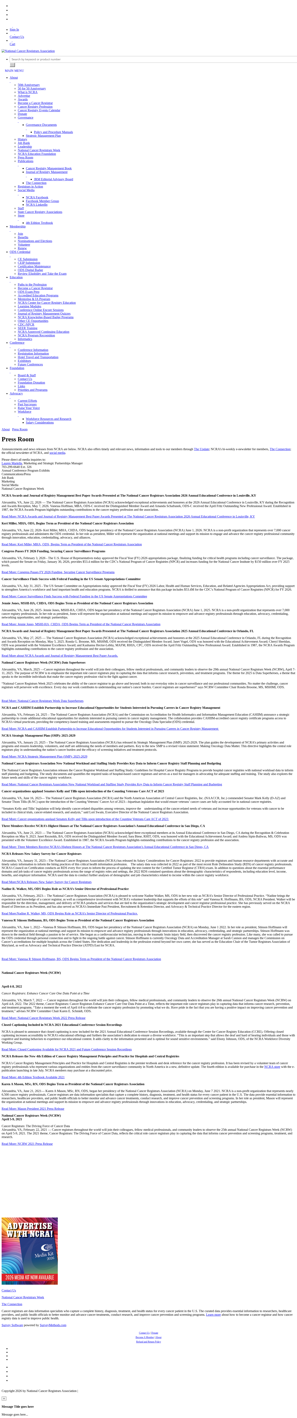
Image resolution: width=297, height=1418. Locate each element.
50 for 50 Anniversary (32, 88)
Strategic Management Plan (43, 135)
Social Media (26, 190)
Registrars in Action (30, 186)
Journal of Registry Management (46, 172)
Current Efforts (27, 400)
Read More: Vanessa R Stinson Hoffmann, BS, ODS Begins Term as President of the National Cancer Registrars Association (81, 959)
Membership (18, 226)
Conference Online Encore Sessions (41, 310)
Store (21, 215)
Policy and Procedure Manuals (53, 132)
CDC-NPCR (26, 324)
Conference (17, 342)
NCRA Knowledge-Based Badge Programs (46, 317)
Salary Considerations (40, 422)
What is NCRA (28, 92)
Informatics (25, 339)
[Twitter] (11, 10)
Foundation (17, 368)
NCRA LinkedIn (36, 204)
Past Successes (27, 404)
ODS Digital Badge (30, 270)
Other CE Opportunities (33, 321)
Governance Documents (41, 124)
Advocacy (16, 393)
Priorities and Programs (32, 390)
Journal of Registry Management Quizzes (44, 313)
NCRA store (272, 1066)
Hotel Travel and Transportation (38, 357)
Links (21, 386)
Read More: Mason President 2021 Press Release (33, 1108)
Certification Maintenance (34, 266)
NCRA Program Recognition (36, 335)
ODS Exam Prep (28, 291)
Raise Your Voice (29, 408)
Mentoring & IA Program (34, 299)
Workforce (24, 411)
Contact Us (25, 379)
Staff (21, 208)
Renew (22, 248)
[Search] (12, 65)
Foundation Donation (31, 382)
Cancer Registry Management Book (49, 168)
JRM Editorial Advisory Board (53, 179)
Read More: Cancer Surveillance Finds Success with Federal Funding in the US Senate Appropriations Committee (74, 596)
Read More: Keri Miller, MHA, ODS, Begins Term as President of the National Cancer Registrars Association (72, 544)
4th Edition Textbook (39, 222)
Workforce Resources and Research (48, 419)
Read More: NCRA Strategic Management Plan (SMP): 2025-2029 (44, 756)
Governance (25, 117)
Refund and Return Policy (148, 1341)
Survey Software (12, 1325)
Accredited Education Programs (38, 295)
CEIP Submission (29, 262)
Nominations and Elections (35, 241)
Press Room (25, 157)
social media (57, 452)
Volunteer (24, 244)
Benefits (23, 237)
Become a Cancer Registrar (35, 103)
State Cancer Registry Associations (40, 212)
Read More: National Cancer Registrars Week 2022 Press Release (43, 1018)
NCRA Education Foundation (37, 154)
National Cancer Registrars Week (39, 150)
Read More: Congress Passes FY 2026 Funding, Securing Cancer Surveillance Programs (58, 572)
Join (20, 233)
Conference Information (33, 350)
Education (16, 277)
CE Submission (28, 259)
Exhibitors (24, 360)
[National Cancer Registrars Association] (28, 51)
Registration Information (33, 353)
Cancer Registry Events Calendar (39, 110)
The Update (201, 449)
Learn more (213, 1314)
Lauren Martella (12, 463)
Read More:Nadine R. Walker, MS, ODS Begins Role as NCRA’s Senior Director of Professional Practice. (70, 913)
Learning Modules (29, 306)
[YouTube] (11, 19)
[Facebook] (11, 5)
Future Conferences (30, 364)
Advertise (24, 95)
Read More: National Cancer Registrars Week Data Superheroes (42, 701)
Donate (22, 114)
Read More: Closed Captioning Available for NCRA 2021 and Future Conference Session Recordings (67, 1049)
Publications (25, 161)
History (22, 139)
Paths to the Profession (32, 284)
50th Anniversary (29, 85)
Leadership (25, 146)
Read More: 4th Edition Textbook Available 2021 (33, 1077)
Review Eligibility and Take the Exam (42, 273)
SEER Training (27, 328)
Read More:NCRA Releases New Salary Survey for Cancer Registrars (47, 882)
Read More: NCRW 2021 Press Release (27, 1143)
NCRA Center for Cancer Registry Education (47, 302)
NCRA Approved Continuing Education (43, 331)
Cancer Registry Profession (35, 106)
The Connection (36, 183)
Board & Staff (27, 375)
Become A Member (145, 1337)
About (14, 77)
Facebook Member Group (42, 201)
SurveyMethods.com (53, 1325)
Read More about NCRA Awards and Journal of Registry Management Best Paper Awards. (60, 655)
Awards (23, 99)
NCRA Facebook (37, 197)
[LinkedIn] (11, 14)
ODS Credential (20, 252)
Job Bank (24, 143)
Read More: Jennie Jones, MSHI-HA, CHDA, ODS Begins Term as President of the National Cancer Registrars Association (81, 624)
